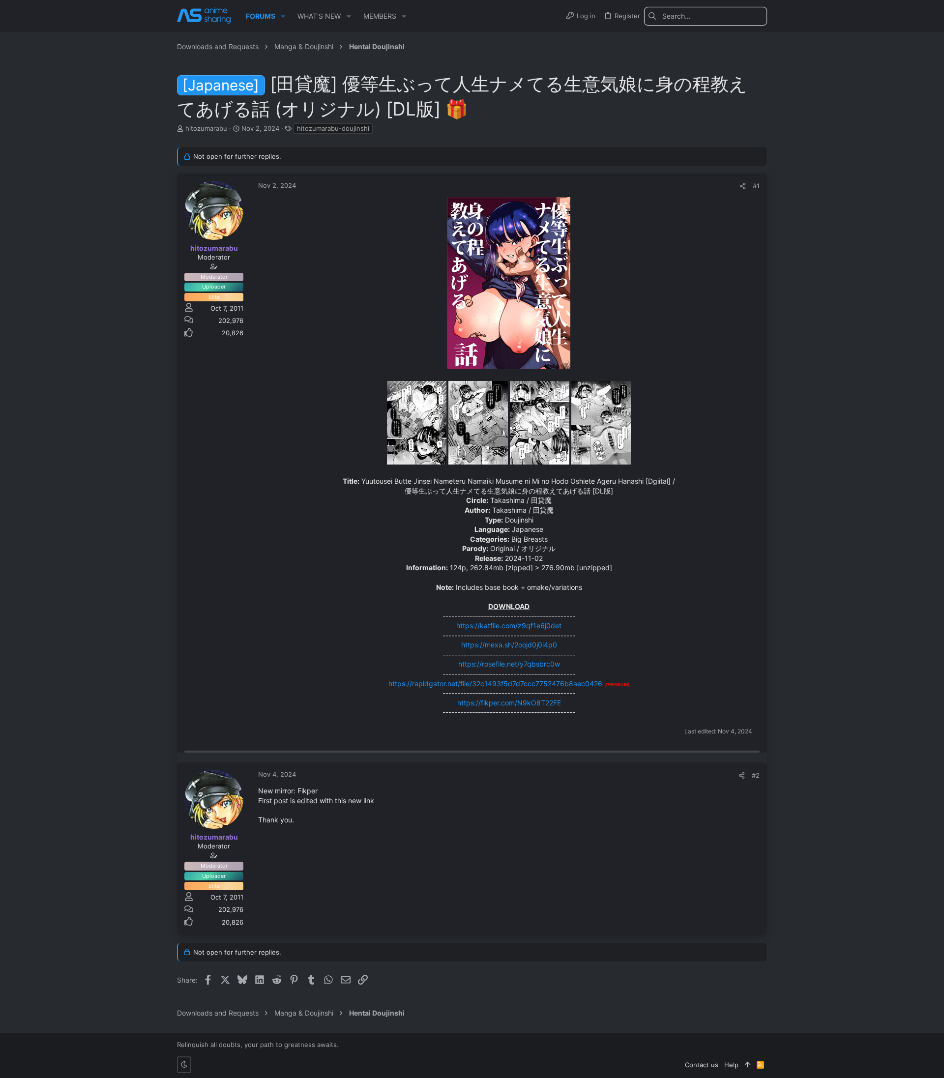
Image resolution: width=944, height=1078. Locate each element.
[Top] (747, 1064)
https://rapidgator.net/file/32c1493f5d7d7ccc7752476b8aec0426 (495, 683)
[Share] (742, 186)
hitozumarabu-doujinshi (333, 128)
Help (731, 1065)
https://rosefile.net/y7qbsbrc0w (509, 664)
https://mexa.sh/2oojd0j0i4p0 (509, 645)
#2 (756, 775)
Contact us (701, 1065)
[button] (283, 16)
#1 (756, 186)
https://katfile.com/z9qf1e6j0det (508, 625)
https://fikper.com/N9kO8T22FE (509, 703)
